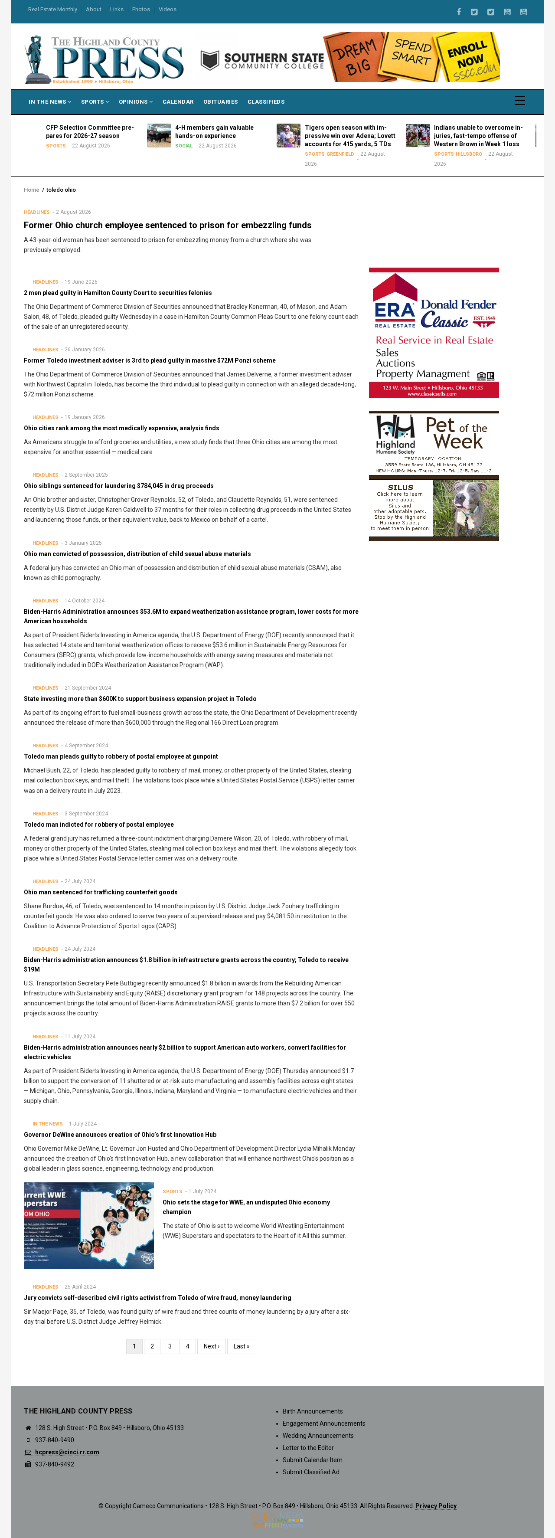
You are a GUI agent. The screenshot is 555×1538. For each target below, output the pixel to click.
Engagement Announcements (324, 1423)
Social (133, 146)
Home (31, 190)
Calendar (178, 101)
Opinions (134, 101)
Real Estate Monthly (52, 9)
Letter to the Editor (308, 1447)
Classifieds (266, 101)
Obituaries (220, 101)
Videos (167, 9)
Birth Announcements (313, 1411)
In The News (48, 101)
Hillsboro (418, 154)
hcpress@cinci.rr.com (66, 1452)
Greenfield (290, 154)
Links (117, 9)
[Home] (105, 59)
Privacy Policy (436, 1505)
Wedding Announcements (318, 1435)
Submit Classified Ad (311, 1472)
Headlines (37, 212)
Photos (141, 9)
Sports (93, 101)
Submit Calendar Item (313, 1459)
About (93, 9)
